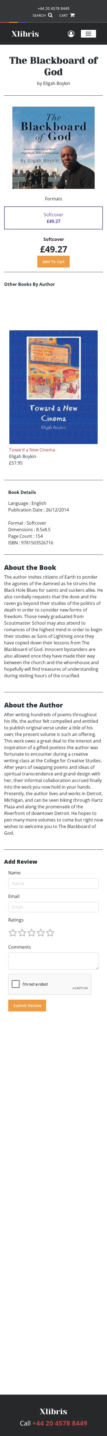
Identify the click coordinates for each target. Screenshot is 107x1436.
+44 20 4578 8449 (53, 8)
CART (64, 15)
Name (14, 873)
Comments (19, 947)
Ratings (16, 920)
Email (13, 896)
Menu (88, 34)
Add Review (20, 861)
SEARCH (40, 15)
